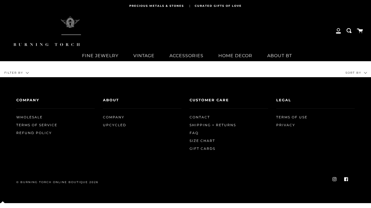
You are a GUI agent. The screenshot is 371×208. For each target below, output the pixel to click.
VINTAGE (144, 55)
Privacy (285, 125)
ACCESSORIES (186, 55)
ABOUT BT (279, 55)
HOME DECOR (235, 55)
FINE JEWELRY (100, 55)
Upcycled (114, 125)
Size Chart (202, 141)
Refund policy (34, 133)
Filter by (14, 72)
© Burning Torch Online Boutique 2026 (57, 182)
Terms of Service (36, 125)
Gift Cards (202, 149)
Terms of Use (291, 117)
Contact (200, 117)
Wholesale (29, 117)
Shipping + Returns (213, 125)
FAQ (194, 133)
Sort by (354, 72)
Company (113, 117)
